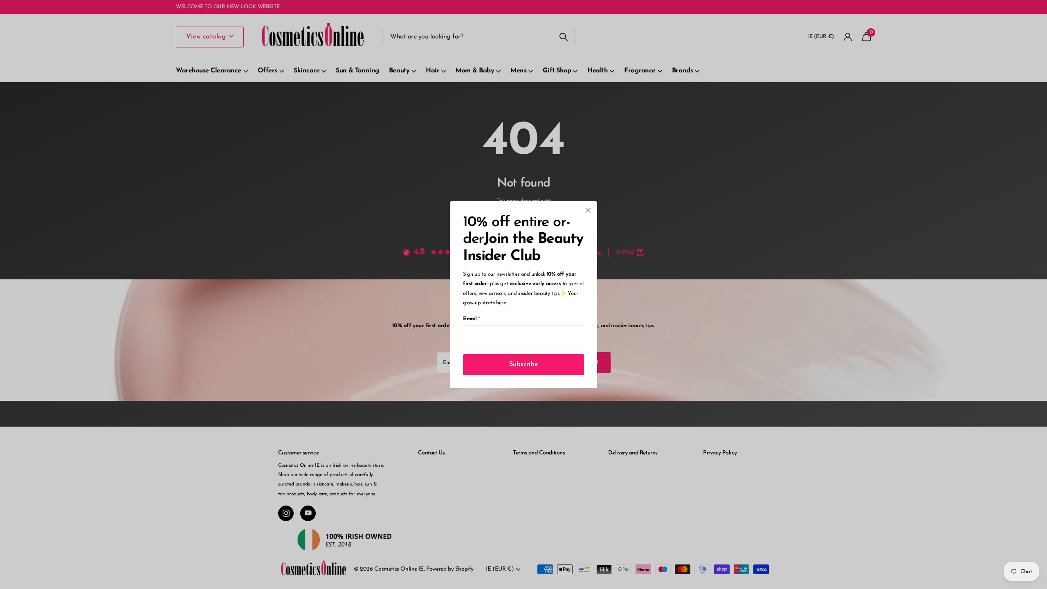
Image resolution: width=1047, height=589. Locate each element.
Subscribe (523, 364)
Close (588, 210)
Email (471, 318)
